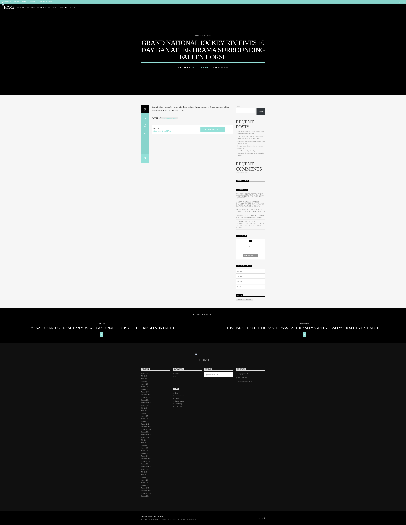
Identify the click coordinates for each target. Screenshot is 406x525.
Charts (182, 520)
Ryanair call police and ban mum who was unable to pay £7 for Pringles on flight (102, 328)
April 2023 (144, 480)
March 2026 (144, 387)
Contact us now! (45, 2)
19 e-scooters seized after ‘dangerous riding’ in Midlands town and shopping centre (250, 204)
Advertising (178, 404)
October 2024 (145, 432)
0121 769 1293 (242, 377)
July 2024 (144, 440)
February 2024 (145, 453)
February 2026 (145, 389)
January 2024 (145, 456)
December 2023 (146, 458)
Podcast (154, 520)
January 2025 (145, 424)
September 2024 (146, 434)
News (24, 2)
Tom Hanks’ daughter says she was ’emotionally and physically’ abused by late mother (305, 328)
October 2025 (145, 400)
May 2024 (144, 445)
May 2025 (144, 413)
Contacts (193, 520)
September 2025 (146, 402)
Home (22, 7)
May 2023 (144, 477)
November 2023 (146, 461)
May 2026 (144, 381)
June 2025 (144, 411)
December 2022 (146, 490)
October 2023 (145, 464)
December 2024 (146, 427)
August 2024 (145, 437)
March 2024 (144, 451)
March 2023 (144, 483)
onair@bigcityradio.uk (245, 381)
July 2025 (144, 408)
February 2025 (145, 421)
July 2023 (144, 472)
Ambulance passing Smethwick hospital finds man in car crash (250, 211)
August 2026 (145, 373)
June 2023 (144, 474)
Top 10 (32, 2)
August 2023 (145, 469)
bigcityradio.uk (243, 374)
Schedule (7, 2)
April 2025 (144, 416)
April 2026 (144, 384)
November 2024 (146, 429)
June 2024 (144, 442)
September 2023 (146, 467)
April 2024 (144, 448)
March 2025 (144, 418)
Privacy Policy (179, 406)
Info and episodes (250, 255)
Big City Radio (201, 67)
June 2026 (144, 378)
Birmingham (200, 36)
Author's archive (213, 129)
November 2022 (146, 493)
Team (16, 2)
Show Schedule (179, 396)
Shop (74, 7)
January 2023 (145, 488)
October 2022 (145, 496)
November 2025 (146, 397)
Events (54, 7)
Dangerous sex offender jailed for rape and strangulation (250, 216)
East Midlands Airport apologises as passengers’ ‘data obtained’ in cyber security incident (250, 153)
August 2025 (145, 405)
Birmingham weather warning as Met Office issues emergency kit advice (250, 196)
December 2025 (146, 395)
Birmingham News (169, 118)
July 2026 (144, 376)
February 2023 (145, 485)
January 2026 (145, 392)
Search (238, 106)
